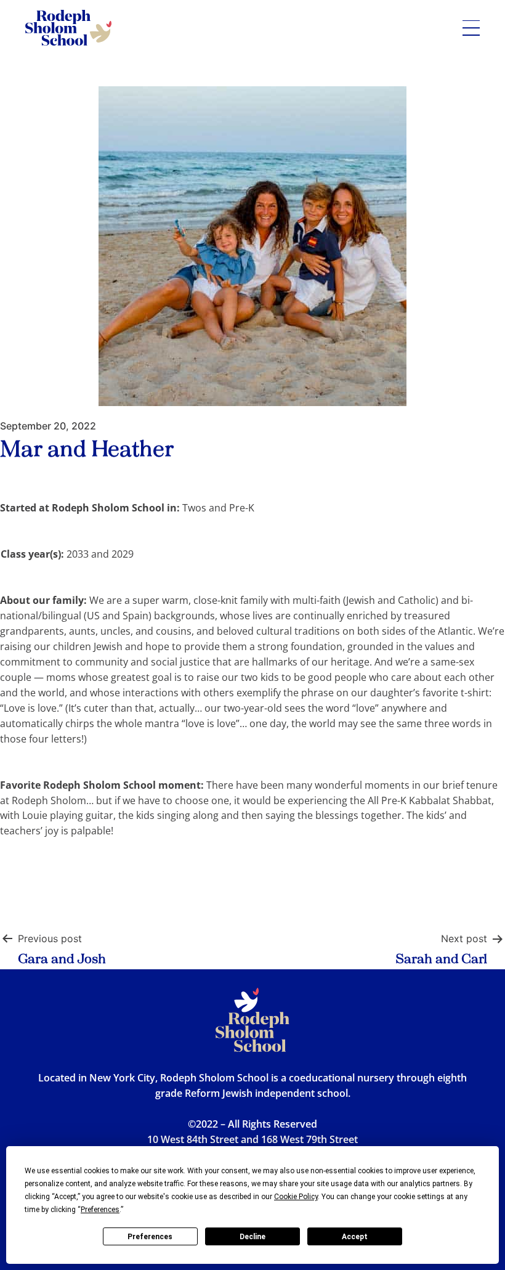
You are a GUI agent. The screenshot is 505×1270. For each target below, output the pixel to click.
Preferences (149, 1236)
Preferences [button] (100, 1209)
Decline (252, 1236)
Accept (355, 1236)
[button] (471, 28)
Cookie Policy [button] (296, 1196)
